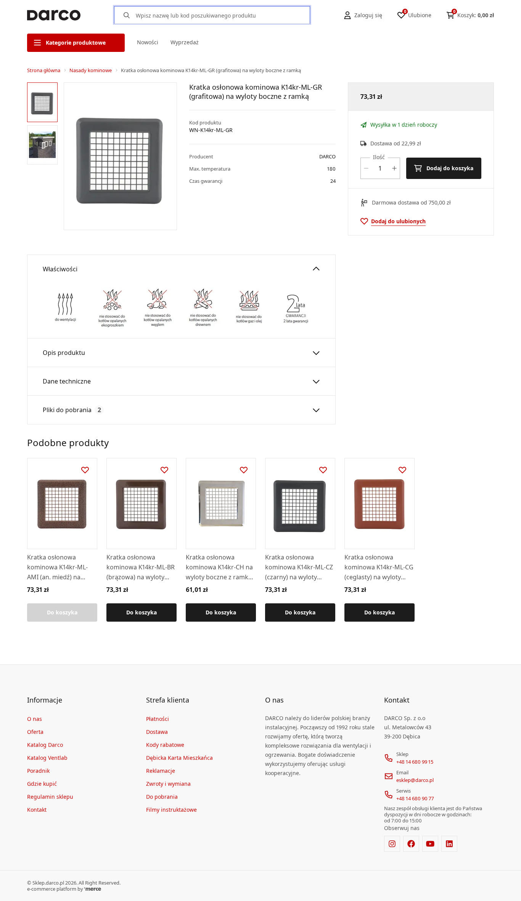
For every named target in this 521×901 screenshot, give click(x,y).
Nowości (147, 42)
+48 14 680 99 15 (414, 761)
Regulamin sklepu (50, 796)
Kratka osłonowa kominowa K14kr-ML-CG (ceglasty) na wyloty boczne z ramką (378, 567)
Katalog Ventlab (47, 757)
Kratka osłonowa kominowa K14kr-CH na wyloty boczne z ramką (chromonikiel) (219, 567)
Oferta (35, 731)
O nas (34, 718)
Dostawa (157, 731)
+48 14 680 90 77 (415, 798)
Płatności (157, 718)
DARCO (327, 156)
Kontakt (37, 809)
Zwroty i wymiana (168, 783)
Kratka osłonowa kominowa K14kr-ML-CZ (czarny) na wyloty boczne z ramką (299, 567)
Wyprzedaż (184, 42)
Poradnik (38, 770)
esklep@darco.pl (415, 780)
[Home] (53, 15)
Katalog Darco (45, 744)
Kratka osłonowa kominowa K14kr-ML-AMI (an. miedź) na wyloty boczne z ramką (60, 567)
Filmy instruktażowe (171, 809)
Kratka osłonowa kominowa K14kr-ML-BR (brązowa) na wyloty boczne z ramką (140, 567)
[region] (44, 156)
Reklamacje (160, 770)
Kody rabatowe (165, 744)
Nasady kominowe (90, 70)
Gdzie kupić (42, 783)
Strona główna (43, 70)
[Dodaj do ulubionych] (85, 470)
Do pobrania (162, 796)
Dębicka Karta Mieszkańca (179, 757)
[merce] (92, 888)
